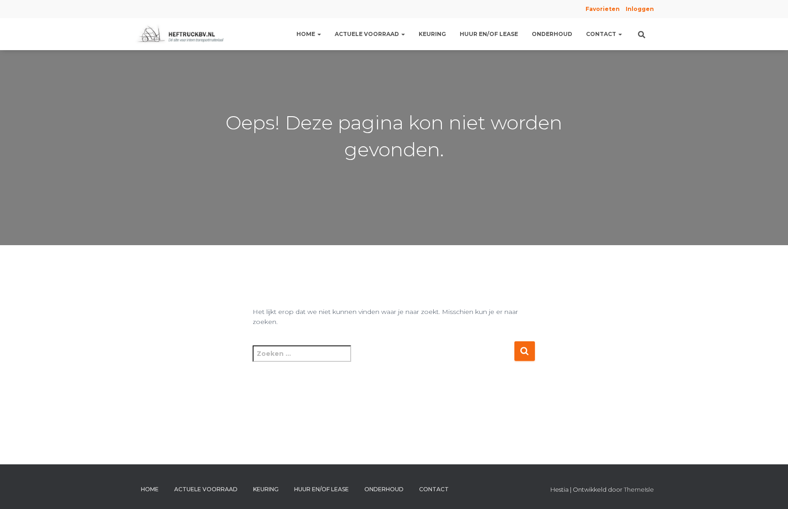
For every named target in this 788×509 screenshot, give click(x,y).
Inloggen (640, 8)
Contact (601, 34)
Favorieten (602, 8)
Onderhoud (552, 34)
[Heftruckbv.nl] (182, 34)
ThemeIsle (639, 489)
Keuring (432, 34)
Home (306, 34)
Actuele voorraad (367, 34)
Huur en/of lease (489, 34)
